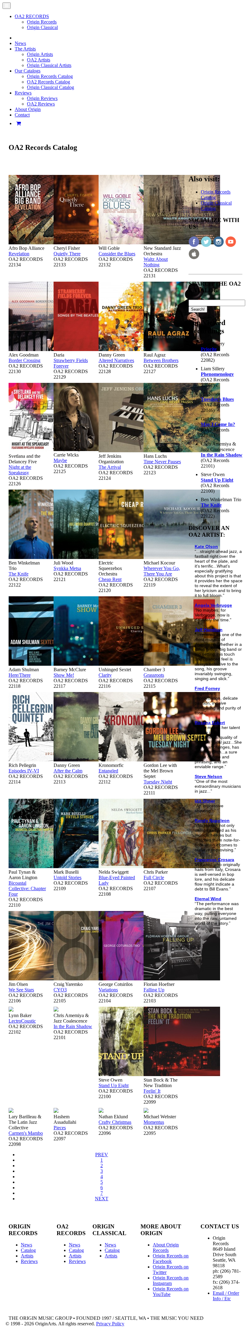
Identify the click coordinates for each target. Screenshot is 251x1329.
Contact (22, 114)
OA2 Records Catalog (48, 81)
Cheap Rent (110, 579)
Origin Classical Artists (49, 65)
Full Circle (154, 877)
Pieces (60, 1127)
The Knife (18, 573)
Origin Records (42, 21)
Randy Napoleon (212, 820)
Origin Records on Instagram (171, 1280)
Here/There (20, 675)
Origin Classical (42, 27)
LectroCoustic (22, 1021)
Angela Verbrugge (213, 605)
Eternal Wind (208, 898)
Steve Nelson (208, 776)
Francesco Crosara (214, 859)
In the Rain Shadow (73, 1026)
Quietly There (67, 253)
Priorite (209, 349)
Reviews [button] (23, 92)
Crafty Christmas (115, 1122)
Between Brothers (161, 360)
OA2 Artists (38, 59)
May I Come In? (218, 424)
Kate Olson (206, 546)
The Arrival (110, 467)
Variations (108, 989)
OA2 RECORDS (32, 16)
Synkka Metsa (67, 568)
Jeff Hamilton (209, 629)
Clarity (105, 675)
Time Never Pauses (162, 461)
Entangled (108, 770)
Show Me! (64, 675)
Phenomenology (217, 374)
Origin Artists (40, 54)
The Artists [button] (25, 48)
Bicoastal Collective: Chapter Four (27, 888)
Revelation (19, 253)
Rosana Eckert (210, 722)
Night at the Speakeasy (20, 470)
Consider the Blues (117, 253)
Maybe (60, 460)
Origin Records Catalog (50, 76)
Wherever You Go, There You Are (162, 571)
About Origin (28, 109)
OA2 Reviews (41, 103)
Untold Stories (67, 877)
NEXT (101, 1198)
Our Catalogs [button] (27, 70)
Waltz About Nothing (156, 262)
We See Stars (21, 989)
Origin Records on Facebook (171, 1258)
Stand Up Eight (114, 1085)
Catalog (28, 1250)
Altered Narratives (116, 360)
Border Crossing (24, 360)
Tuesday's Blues (217, 399)
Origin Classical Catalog (50, 87)
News (20, 43)
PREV (101, 1154)
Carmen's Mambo (26, 1133)
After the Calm (68, 770)
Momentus (154, 1122)
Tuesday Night (158, 781)
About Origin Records (166, 1247)
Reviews (29, 1261)
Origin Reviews (42, 98)
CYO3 (60, 989)
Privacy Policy (110, 1323)
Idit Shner (205, 800)
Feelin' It (152, 1091)
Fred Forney (207, 688)
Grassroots (154, 675)
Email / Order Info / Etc (226, 1295)
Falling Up (154, 989)
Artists (27, 1255)
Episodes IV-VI (24, 770)
